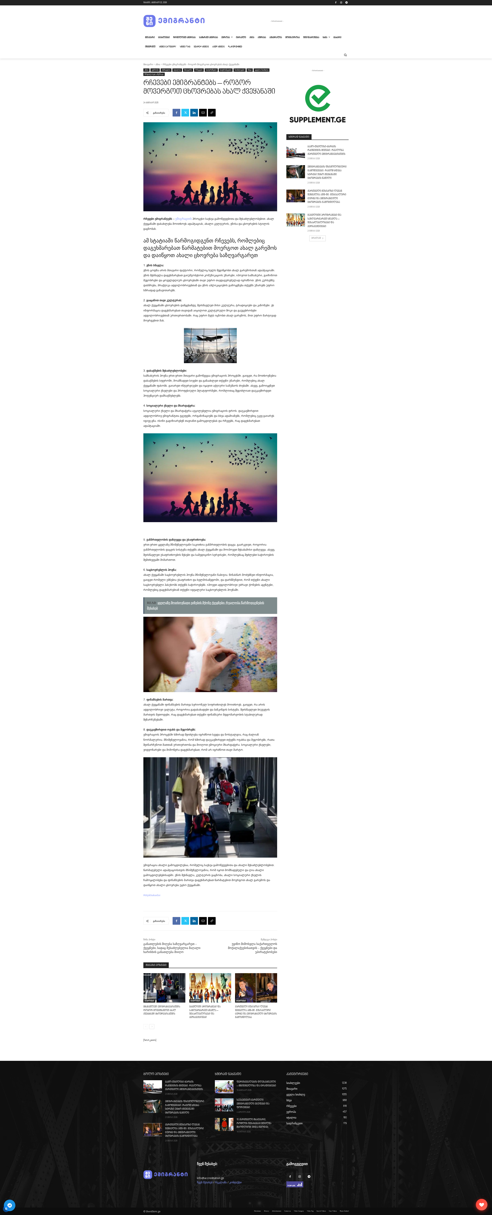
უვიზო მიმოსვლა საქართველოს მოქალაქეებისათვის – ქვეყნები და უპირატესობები (252, 948)
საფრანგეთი (225, 70)
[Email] (203, 113)
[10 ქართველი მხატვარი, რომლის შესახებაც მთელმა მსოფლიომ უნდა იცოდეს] (224, 1124)
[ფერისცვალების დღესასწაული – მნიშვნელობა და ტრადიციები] (224, 1086)
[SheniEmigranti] (174, 21)
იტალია (177, 70)
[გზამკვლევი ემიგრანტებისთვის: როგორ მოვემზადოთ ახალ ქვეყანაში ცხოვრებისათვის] (164, 988)
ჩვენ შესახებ (205, 1182)
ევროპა (155, 70)
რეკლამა (221, 1182)
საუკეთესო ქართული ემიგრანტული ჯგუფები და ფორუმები (253, 1104)
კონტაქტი (235, 1182)
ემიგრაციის (183, 218)
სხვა (250, 70)
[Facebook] (336, 3)
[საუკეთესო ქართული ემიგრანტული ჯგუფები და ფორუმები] (224, 1104)
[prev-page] (145, 1026)
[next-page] (152, 1026)
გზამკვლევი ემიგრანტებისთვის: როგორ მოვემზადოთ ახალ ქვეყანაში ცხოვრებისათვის (162, 1010)
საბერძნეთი (211, 70)
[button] (345, 55)
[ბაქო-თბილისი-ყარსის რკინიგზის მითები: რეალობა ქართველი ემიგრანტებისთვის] (295, 151)
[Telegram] (346, 3)
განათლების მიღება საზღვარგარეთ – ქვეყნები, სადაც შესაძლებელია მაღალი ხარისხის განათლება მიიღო (171, 948)
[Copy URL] (212, 113)
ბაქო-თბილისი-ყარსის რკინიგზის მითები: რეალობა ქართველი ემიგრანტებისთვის (326, 150)
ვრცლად (316, 238)
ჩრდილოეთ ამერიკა (154, 74)
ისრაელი (166, 70)
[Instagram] (341, 3)
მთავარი (148, 64)
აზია (157, 64)
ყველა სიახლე (261, 70)
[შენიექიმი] (481, 1204)
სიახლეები (239, 70)
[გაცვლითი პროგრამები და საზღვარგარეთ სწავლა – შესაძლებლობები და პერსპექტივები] (210, 988)
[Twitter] (185, 113)
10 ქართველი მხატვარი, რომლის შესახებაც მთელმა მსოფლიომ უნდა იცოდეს (254, 1123)
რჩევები (199, 70)
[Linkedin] (194, 113)
